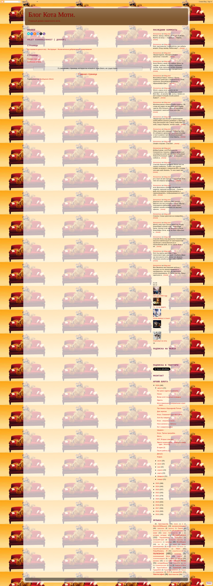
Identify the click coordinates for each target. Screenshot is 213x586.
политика (177, 554)
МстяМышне (181, 542)
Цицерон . (160, 430)
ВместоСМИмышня (160, 526)
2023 (158, 489)
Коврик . (160, 457)
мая (159, 467)
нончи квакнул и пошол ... (162, 318)
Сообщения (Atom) (47, 79)
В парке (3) (161, 447)
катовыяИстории (158, 540)
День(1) (160, 454)
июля (159, 461)
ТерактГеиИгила (162, 567)
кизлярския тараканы (176, 539)
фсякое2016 (177, 572)
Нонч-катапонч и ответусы (166, 424)
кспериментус (157, 542)
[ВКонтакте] (31, 33)
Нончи (159, 394)
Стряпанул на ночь (160, 341)
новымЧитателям (177, 551)
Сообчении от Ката (34, 62)
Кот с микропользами (165, 427)
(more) (155, 39)
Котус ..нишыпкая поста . (166, 421)
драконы (171, 528)
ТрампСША (177, 567)
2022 (158, 492)
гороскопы (160, 528)
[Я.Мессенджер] (28, 33)
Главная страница (33, 59)
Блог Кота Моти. (51, 14)
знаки (155, 533)
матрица (169, 542)
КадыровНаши (164, 537)
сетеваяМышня (163, 563)
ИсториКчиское (179, 535)
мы (159, 544)
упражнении (159, 572)
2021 (158, 496)
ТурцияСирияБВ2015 (171, 570)
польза (179, 556)
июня (159, 464)
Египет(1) (156, 530)
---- (154, 329)
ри (164, 561)
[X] (41, 33)
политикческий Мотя (161, 556)
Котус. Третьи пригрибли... (166, 433)
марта (159, 473)
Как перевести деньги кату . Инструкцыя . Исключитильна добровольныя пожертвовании (59, 49)
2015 (158, 514)
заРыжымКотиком (178, 530)
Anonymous (157, 34)
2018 (158, 505)
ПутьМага (171, 558)
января (160, 479)
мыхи (175, 544)
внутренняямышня (179, 526)
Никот (178, 549)
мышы (181, 546)
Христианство (174, 574)
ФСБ (168, 572)
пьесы (180, 558)
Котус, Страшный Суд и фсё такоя (169, 414)
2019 (158, 502)
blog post (167, 34)
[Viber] (44, 33)
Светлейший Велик (177, 561)
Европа (180, 528)
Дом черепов (162, 411)
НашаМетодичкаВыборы (161, 548)
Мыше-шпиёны (172, 546)
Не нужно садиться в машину (167, 391)
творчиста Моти (180, 565)
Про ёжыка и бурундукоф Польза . (169, 408)
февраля (160, 476)
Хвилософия (158, 574)
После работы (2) (163, 450)
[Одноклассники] (34, 33)
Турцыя (183, 570)
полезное (158, 553)
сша (170, 565)
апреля (160, 470)
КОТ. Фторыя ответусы (165, 439)
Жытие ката (165, 530)
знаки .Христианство (170, 533)
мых (166, 544)
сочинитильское (160, 565)
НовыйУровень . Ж (160, 551)
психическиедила (159, 558)
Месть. (159, 436)
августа (160, 388)
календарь (178, 537)
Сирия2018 (176, 563)
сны (184, 563)
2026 (158, 385)
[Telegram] (37, 33)
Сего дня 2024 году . (160, 296)
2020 (158, 499)
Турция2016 (157, 570)
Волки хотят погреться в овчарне (169, 397)
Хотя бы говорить (163, 417)
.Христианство (163, 524)
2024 (158, 486)
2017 (158, 508)
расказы (156, 561)
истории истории (159, 535)
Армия (176, 524)
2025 (158, 483)
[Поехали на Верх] (209, 583)
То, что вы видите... (160, 307)
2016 (158, 511)
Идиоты (160, 400)
